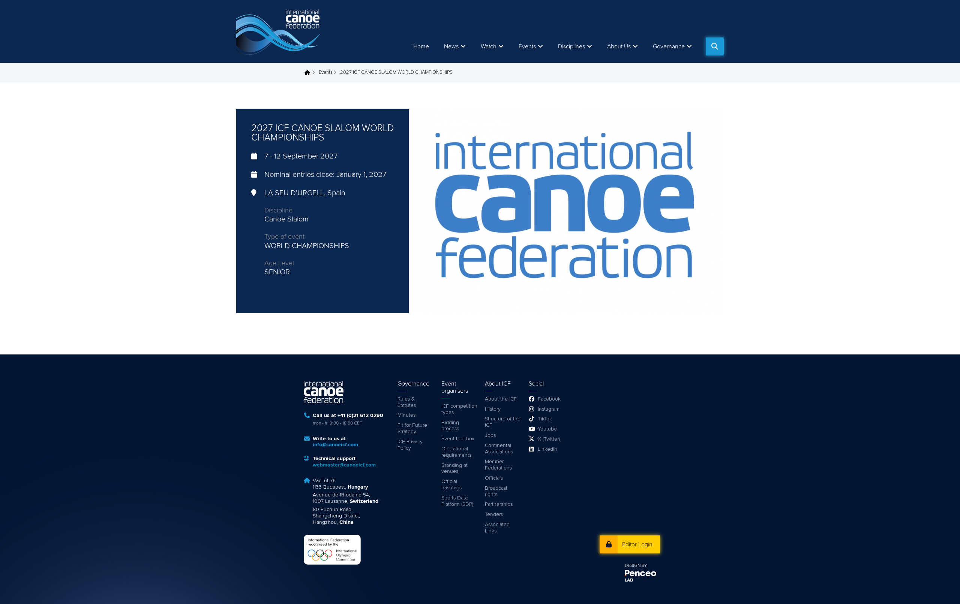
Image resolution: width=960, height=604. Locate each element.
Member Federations (498, 465)
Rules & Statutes (407, 402)
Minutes (407, 415)
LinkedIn (547, 449)
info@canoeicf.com (335, 444)
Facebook (549, 399)
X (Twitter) (549, 439)
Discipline (278, 210)
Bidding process (450, 426)
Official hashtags (451, 484)
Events (326, 72)
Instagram (549, 409)
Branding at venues (454, 468)
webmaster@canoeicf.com (344, 465)
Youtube (547, 429)
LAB (629, 580)
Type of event (284, 236)
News (451, 46)
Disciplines (571, 46)
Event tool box (457, 438)
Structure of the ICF (502, 422)
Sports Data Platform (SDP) (457, 501)
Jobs (490, 435)
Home (421, 46)
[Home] (279, 31)
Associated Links (497, 528)
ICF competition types (459, 409)
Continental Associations (499, 448)
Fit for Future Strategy (412, 428)
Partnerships (499, 504)
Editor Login (637, 544)
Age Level (279, 263)
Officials (494, 478)
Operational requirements (456, 452)
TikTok (545, 419)
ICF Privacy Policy (410, 445)
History (493, 409)
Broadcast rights (496, 491)
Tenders (494, 514)
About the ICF (501, 399)
